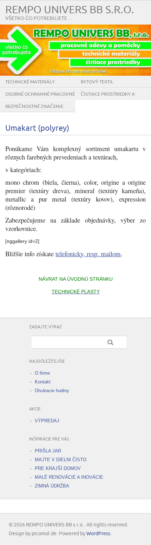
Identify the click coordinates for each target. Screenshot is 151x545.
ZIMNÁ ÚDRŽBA (52, 486)
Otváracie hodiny (52, 390)
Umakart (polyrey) (37, 128)
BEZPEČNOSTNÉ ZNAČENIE (34, 106)
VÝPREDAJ (47, 420)
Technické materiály (30, 82)
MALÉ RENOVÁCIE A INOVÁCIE (69, 477)
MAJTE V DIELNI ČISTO (60, 459)
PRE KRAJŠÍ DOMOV (58, 468)
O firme (42, 373)
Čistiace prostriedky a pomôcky (108, 99)
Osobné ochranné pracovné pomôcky (40, 99)
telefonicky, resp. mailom (88, 253)
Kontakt (43, 381)
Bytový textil (97, 82)
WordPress (98, 533)
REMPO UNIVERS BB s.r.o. (69, 10)
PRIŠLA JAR (48, 451)
